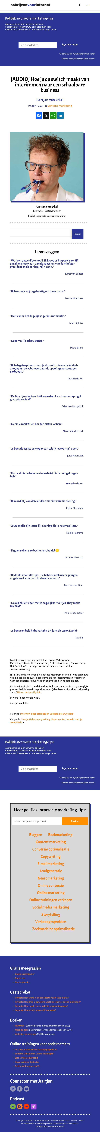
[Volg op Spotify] (13, 1106)
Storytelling (50, 914)
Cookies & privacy (43, 1123)
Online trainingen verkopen (50, 900)
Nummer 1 (20, 1025)
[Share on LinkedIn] (60, 115)
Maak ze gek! (21, 1029)
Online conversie (51, 885)
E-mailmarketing (51, 863)
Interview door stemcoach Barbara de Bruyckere (46, 713)
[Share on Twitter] (46, 115)
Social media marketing (50, 907)
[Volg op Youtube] (26, 1089)
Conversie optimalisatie (50, 849)
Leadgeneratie (51, 871)
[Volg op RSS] (20, 1106)
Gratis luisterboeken (25, 974)
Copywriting (51, 856)
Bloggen (35, 834)
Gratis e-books (22, 982)
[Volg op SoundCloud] (26, 1106)
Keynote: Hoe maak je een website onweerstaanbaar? (41, 1006)
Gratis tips (20, 978)
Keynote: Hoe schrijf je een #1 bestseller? (35, 1010)
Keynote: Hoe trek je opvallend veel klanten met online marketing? (48, 1001)
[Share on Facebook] (39, 115)
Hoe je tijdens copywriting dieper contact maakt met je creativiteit (46, 721)
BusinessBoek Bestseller (27, 1062)
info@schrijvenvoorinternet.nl (50, 1126)
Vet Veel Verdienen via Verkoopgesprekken (36, 1049)
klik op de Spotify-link (28, 692)
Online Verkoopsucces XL (27, 1066)
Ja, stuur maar (70, 44)
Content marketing (60, 105)
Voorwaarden (27, 1123)
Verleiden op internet (25, 1034)
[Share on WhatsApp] (53, 115)
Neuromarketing (51, 878)
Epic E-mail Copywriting (26, 1057)
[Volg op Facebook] (20, 1089)
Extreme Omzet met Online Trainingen (34, 1053)
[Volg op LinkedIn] (13, 1089)
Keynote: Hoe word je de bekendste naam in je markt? (41, 997)
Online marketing (51, 892)
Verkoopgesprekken (50, 921)
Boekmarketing (60, 834)
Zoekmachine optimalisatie (53, 929)
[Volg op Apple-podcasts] (33, 1106)
